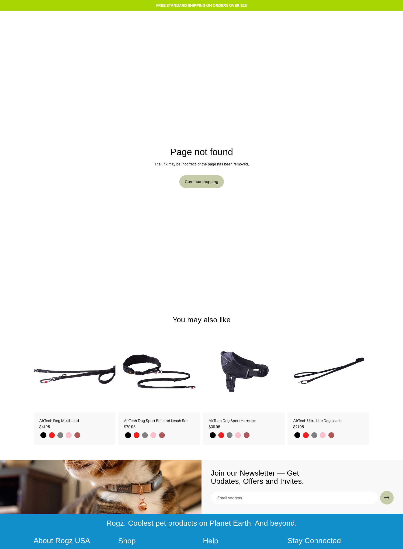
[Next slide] (108, 371)
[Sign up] (387, 497)
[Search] (346, 20)
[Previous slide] (41, 371)
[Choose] (108, 405)
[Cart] (366, 20)
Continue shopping (201, 181)
